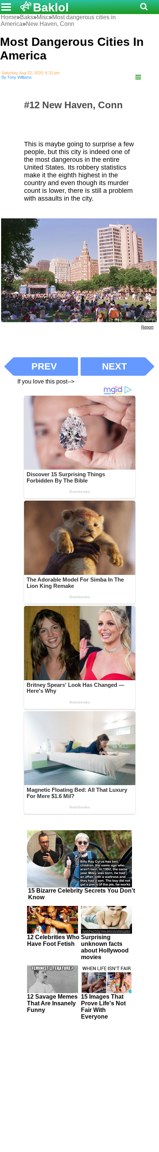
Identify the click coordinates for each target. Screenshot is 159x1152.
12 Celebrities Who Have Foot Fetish (53, 940)
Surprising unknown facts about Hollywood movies (105, 947)
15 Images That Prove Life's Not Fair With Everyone (103, 1006)
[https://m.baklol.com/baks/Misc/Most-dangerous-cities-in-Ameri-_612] (138, 77)
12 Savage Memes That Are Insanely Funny (52, 1003)
